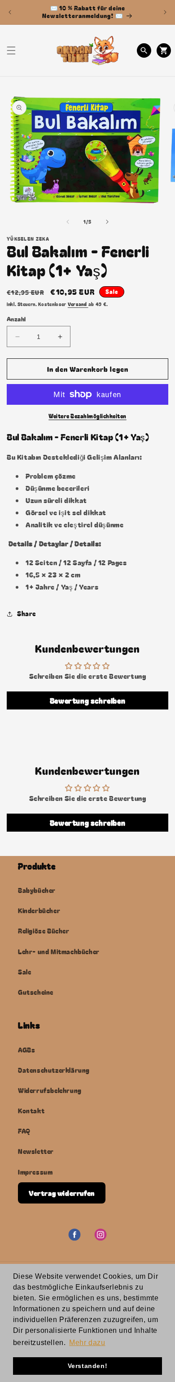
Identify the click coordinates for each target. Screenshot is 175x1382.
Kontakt (31, 1110)
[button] (11, 50)
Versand (78, 304)
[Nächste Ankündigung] (165, 12)
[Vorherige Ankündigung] (10, 12)
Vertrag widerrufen (62, 1193)
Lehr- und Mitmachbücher (59, 951)
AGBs (26, 1049)
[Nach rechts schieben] (107, 222)
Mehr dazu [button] (87, 1342)
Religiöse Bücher (44, 930)
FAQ (24, 1130)
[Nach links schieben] (68, 222)
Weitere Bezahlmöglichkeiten (87, 416)
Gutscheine (35, 992)
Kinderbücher (39, 910)
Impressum (35, 1171)
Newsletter (36, 1151)
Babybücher (37, 890)
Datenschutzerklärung (54, 1070)
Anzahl (16, 319)
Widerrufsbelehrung (50, 1090)
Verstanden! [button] (88, 1365)
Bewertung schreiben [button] (87, 700)
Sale (24, 971)
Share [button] (26, 613)
